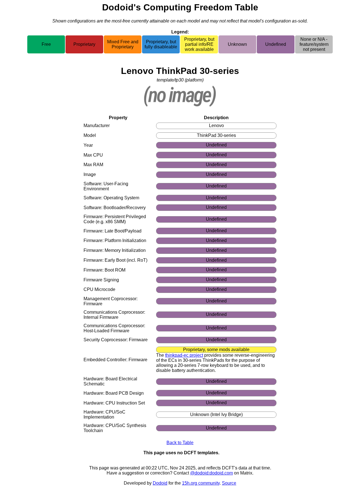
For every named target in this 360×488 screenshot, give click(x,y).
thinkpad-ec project (184, 355)
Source (229, 483)
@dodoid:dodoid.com (211, 473)
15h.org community (201, 483)
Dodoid (160, 483)
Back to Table (180, 442)
